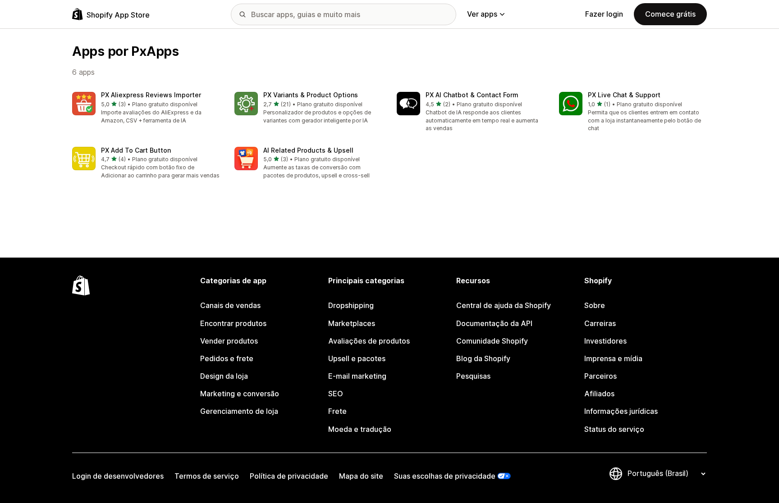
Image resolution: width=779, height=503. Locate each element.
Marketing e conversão (239, 393)
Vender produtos (229, 340)
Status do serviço (614, 429)
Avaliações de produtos (369, 340)
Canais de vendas (230, 305)
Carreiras (600, 323)
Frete (337, 411)
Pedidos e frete (226, 358)
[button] (146, 108)
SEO (335, 393)
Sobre (594, 305)
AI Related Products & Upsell (308, 150)
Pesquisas (473, 376)
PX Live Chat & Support (624, 95)
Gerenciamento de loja (239, 411)
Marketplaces (351, 323)
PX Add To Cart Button (136, 150)
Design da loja (224, 376)
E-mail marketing (357, 376)
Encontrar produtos (233, 323)
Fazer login (604, 13)
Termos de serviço (206, 475)
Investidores (605, 340)
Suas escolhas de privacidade (444, 475)
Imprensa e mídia (613, 358)
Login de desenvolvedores (118, 475)
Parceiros (600, 376)
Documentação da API (494, 323)
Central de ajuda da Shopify (503, 305)
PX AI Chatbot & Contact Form (472, 95)
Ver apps (482, 13)
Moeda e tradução (359, 429)
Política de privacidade (289, 475)
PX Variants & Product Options (310, 95)
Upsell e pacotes (356, 358)
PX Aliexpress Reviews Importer (151, 95)
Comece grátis (670, 13)
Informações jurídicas (621, 411)
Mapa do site (361, 475)
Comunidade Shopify (492, 340)
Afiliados (599, 393)
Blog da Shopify (483, 358)
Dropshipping (351, 305)
